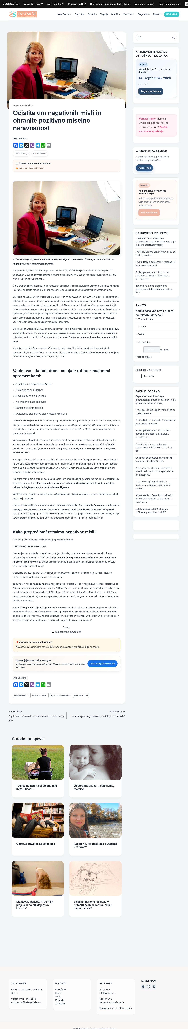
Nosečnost (60, 989)
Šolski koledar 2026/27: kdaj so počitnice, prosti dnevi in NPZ (152, 511)
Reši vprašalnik (149, 212)
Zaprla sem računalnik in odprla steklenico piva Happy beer (36, 715)
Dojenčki (79, 14)
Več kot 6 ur (144, 342)
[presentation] (38, 762)
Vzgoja (104, 14)
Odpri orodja (144, 168)
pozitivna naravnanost (61, 695)
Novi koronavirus (39, 695)
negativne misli (21, 695)
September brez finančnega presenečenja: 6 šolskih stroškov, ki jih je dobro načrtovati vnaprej (156, 241)
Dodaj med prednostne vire (102, 664)
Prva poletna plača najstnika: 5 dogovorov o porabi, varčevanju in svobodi (153, 485)
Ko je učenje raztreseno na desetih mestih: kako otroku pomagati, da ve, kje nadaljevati (155, 471)
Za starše (149, 376)
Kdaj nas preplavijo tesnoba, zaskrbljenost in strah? (98, 714)
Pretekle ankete (144, 357)
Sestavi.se (60, 1003)
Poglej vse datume (151, 91)
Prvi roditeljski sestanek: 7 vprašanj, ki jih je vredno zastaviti (156, 264)
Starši (27, 105)
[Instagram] (154, 986)
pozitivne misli (81, 695)
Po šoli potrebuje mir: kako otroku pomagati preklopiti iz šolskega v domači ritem (153, 275)
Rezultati (164, 350)
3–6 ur (141, 334)
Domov (17, 105)
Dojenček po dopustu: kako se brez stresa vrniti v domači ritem (154, 460)
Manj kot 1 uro (145, 319)
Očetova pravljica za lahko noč (35, 843)
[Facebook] (143, 986)
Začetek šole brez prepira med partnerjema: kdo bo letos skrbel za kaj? (154, 289)
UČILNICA (171, 14)
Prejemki (59, 1000)
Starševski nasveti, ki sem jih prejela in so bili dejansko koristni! (34, 905)
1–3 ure (142, 326)
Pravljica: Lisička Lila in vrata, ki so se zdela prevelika (155, 253)
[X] (148, 986)
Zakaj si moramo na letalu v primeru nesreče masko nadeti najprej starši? (93, 905)
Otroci (58, 993)
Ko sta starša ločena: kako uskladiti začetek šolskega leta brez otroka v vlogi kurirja (154, 498)
